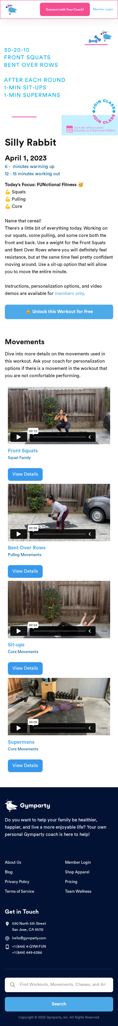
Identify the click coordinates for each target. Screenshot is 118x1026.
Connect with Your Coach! (65, 9)
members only (69, 293)
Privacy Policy (17, 882)
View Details (25, 474)
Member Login (78, 862)
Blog (9, 872)
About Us (13, 862)
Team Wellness (78, 891)
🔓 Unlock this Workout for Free (59, 311)
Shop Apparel (77, 872)
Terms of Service (19, 891)
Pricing (71, 882)
